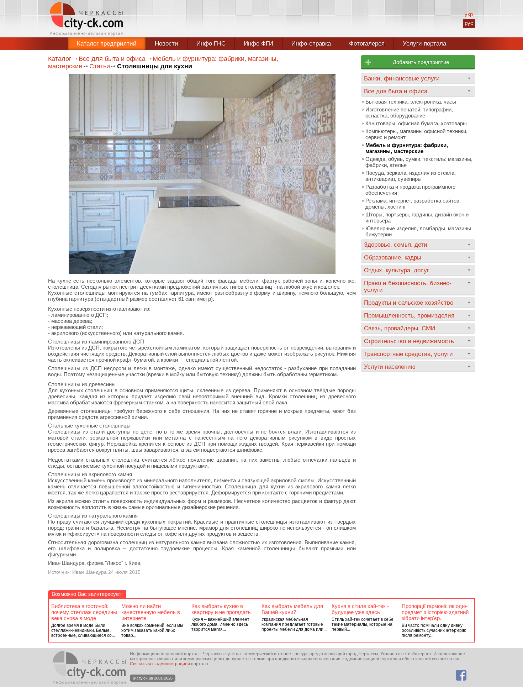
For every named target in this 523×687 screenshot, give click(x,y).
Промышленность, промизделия (409, 315)
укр (469, 14)
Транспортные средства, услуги (408, 354)
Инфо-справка (311, 43)
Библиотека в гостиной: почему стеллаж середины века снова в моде (84, 612)
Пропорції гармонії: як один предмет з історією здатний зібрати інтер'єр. (435, 612)
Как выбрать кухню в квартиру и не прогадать (221, 609)
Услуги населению (390, 366)
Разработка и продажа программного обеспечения (410, 190)
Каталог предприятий (107, 43)
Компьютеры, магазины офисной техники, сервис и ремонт (416, 134)
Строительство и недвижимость (409, 341)
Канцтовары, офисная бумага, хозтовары (416, 123)
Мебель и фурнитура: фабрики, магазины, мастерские (406, 148)
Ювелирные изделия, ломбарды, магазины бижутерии (418, 231)
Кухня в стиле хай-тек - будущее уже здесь (360, 609)
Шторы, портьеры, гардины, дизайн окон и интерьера (417, 217)
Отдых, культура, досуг (396, 270)
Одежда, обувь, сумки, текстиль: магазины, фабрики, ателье (418, 162)
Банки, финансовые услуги (402, 78)
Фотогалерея (367, 43)
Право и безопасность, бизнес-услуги (407, 286)
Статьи (99, 66)
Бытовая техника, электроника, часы (410, 102)
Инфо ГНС (211, 43)
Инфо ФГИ (258, 43)
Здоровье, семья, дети (395, 244)
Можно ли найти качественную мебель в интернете (150, 612)
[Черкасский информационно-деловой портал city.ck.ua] (86, 19)
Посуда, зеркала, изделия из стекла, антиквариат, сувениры (410, 176)
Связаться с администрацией (160, 663)
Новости (166, 43)
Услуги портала (424, 43)
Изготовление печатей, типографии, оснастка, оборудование (409, 112)
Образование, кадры (392, 257)
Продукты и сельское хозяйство (408, 302)
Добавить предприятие (421, 62)
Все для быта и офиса (112, 58)
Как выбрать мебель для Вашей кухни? (292, 609)
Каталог (60, 58)
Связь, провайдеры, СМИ (399, 328)
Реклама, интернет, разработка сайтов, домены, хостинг (413, 204)
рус (469, 23)
